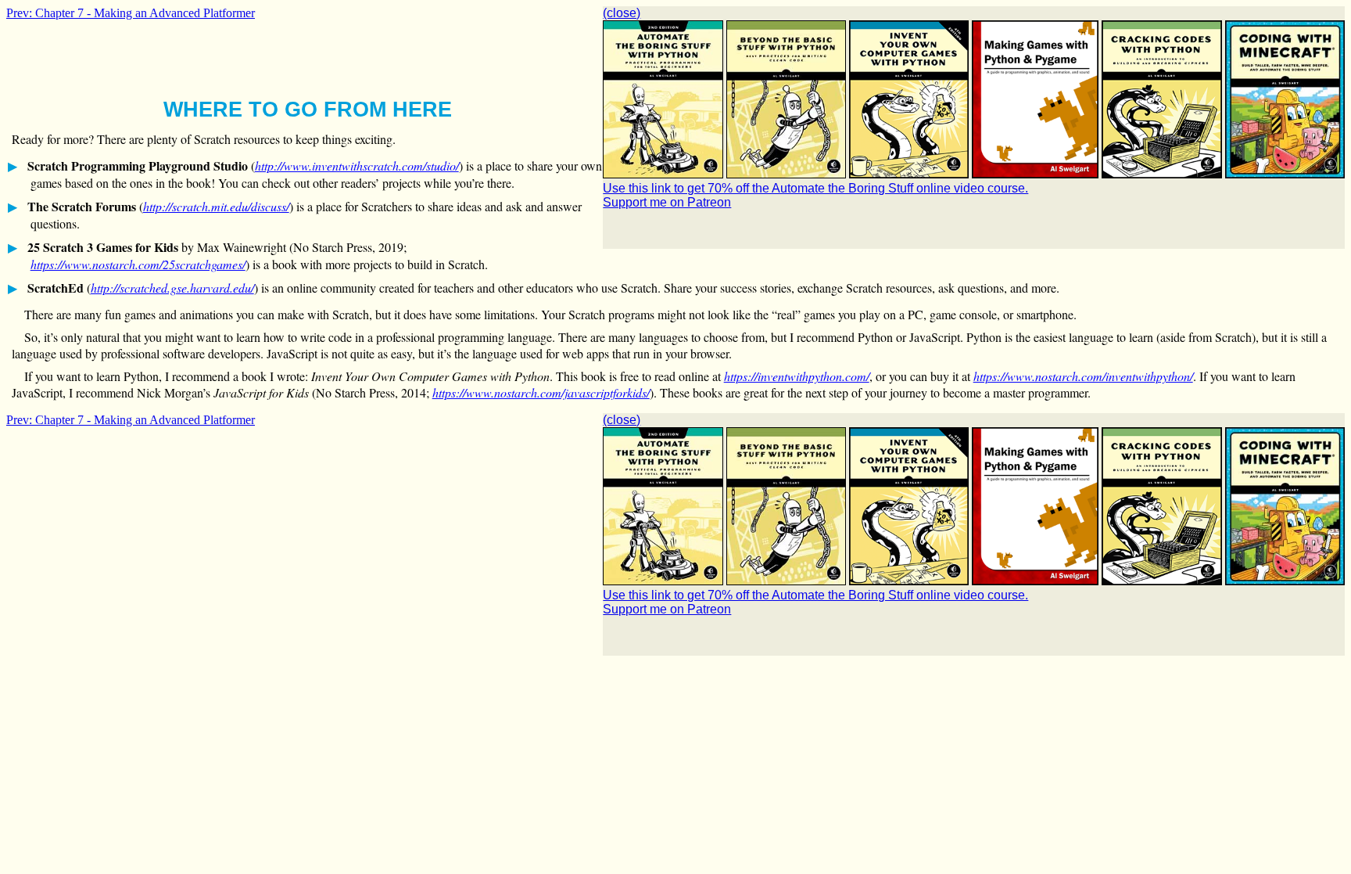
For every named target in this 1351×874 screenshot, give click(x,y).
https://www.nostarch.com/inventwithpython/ (1083, 376)
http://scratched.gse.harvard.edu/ (172, 287)
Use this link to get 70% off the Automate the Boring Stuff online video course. (815, 188)
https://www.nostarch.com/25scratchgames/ (137, 264)
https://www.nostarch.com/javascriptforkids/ (541, 392)
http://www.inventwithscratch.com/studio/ (357, 165)
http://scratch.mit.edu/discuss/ (216, 206)
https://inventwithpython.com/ (796, 376)
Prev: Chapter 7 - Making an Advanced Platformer (130, 13)
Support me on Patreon (667, 202)
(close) (621, 13)
